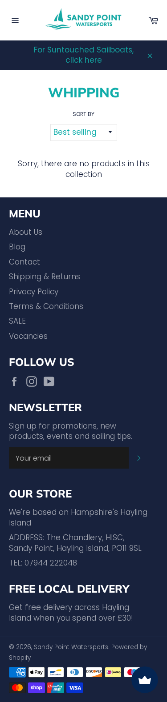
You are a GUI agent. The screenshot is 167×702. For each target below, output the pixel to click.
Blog (17, 246)
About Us (25, 232)
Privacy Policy (33, 291)
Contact (24, 262)
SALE (17, 321)
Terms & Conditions (46, 306)
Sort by (83, 114)
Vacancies (28, 336)
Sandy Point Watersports (71, 647)
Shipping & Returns (44, 276)
